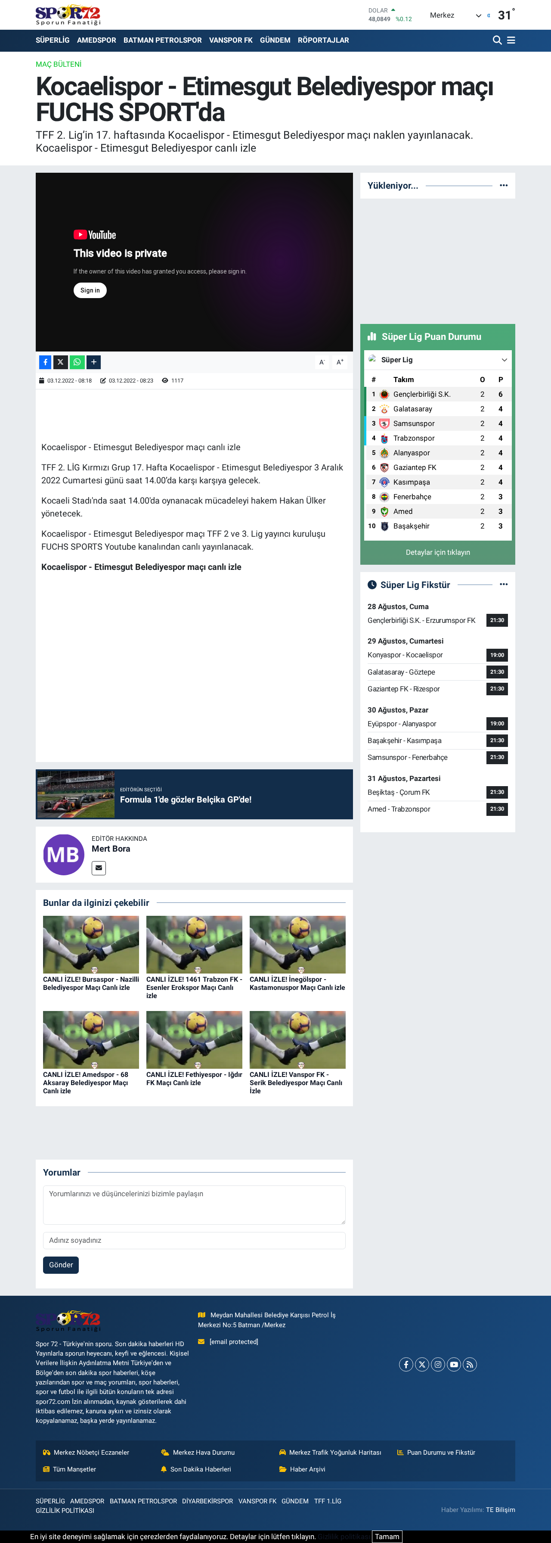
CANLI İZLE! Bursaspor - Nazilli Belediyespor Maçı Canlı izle (91, 983)
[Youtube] (454, 1364)
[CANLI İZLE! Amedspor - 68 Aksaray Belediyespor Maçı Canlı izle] (91, 1039)
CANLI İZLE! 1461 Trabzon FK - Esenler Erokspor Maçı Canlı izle (194, 987)
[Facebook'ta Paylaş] (45, 362)
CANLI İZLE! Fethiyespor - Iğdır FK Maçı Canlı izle (194, 1078)
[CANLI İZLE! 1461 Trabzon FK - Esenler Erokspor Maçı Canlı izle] (194, 943)
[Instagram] (438, 1364)
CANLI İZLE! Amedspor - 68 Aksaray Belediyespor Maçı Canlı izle (85, 1082)
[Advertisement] (437, 260)
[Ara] (498, 40)
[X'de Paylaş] (60, 362)
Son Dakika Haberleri (200, 1469)
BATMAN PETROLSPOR (163, 40)
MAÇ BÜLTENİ (59, 64)
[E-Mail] (99, 868)
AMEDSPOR (96, 40)
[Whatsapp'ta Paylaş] (77, 362)
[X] (422, 1364)
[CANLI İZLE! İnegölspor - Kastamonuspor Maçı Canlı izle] (298, 943)
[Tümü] (504, 185)
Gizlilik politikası (344, 1536)
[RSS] (470, 1364)
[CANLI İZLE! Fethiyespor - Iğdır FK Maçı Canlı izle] (194, 1039)
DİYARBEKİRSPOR (207, 1501)
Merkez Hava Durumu (204, 1452)
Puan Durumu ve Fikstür (441, 1452)
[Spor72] (68, 15)
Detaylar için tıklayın (438, 552)
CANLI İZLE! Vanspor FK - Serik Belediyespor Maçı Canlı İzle (296, 1082)
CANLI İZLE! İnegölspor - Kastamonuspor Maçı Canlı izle (297, 983)
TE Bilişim (500, 1510)
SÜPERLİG (53, 40)
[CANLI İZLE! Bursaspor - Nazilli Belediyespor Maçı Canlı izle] (91, 943)
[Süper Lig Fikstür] (504, 584)
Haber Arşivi (307, 1469)
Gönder (61, 1264)
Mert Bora (111, 848)
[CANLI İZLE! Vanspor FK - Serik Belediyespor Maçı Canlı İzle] (298, 1039)
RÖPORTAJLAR (323, 40)
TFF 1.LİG (327, 1501)
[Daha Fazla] (94, 362)
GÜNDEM (275, 40)
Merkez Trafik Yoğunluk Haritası (335, 1452)
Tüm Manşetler (74, 1469)
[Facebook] (406, 1364)
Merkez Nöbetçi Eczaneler (91, 1452)
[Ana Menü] (510, 40)
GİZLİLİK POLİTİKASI (65, 1511)
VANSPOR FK (231, 40)
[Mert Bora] (63, 853)
